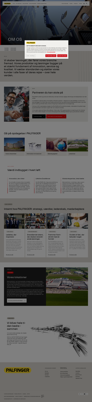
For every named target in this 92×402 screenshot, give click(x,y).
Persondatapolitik (51, 52)
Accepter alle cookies (62, 55)
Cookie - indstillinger (31, 55)
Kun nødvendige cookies (51, 55)
